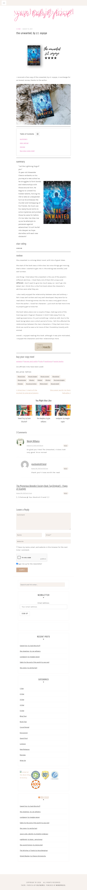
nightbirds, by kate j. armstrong (31, 839)
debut (40, 380)
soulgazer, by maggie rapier (30, 657)
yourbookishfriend (38, 463)
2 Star (22, 694)
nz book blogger (60, 380)
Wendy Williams (33, 440)
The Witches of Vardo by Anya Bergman (34, 850)
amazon (19, 361)
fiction (48, 380)
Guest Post (24, 738)
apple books (58, 361)
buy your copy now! (27, 151)
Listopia (23, 744)
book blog (22, 376)
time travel (44, 384)
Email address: (43, 603)
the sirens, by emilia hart (28, 668)
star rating (24, 143)
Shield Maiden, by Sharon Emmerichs (33, 856)
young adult (55, 384)
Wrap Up (23, 760)
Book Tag (23, 722)
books (32, 380)
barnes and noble (31, 361)
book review (45, 376)
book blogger (33, 376)
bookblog (56, 376)
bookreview (22, 380)
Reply (65, 445)
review (22, 147)
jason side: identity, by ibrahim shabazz (34, 834)
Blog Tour (23, 716)
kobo (41, 361)
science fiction (31, 384)
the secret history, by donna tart (31, 845)
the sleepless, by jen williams (30, 651)
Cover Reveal (24, 727)
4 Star (18, 29)
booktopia (48, 361)
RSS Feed (45, 797)
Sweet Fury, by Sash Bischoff (30, 646)
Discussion (24, 733)
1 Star (22, 688)
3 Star (22, 699)
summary (23, 139)
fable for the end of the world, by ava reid (34, 662)
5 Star (22, 711)
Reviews (23, 755)
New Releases (25, 749)
